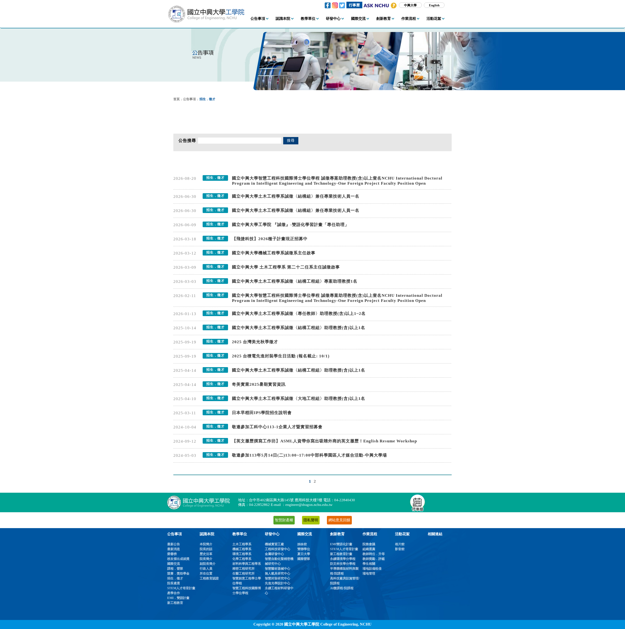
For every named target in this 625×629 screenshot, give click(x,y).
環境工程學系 (241, 554)
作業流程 (370, 534)
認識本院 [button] (283, 19)
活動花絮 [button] (434, 19)
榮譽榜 (172, 554)
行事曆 (354, 5)
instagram (335, 5)
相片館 (400, 544)
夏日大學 (303, 554)
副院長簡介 (208, 563)
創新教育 (337, 534)
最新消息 (173, 549)
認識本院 (207, 534)
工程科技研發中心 (277, 549)
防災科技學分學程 (342, 563)
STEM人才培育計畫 (181, 588)
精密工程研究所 (243, 568)
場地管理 (369, 573)
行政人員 (206, 568)
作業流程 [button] (408, 19)
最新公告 (173, 544)
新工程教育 (175, 603)
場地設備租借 (372, 568)
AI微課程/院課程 (342, 588)
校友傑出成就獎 (178, 559)
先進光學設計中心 (277, 583)
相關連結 (435, 534)
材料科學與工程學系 (246, 563)
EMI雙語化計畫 (341, 544)
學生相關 (369, 563)
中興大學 (410, 5)
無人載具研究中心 (277, 573)
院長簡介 (206, 559)
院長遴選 (173, 583)
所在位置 (206, 573)
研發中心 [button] (333, 19)
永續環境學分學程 (342, 559)
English (434, 5)
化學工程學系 (241, 559)
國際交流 (173, 563)
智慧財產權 (284, 520)
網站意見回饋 (339, 520)
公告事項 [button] (257, 19)
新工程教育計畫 (341, 554)
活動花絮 (402, 534)
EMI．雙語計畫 (178, 598)
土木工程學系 (241, 544)
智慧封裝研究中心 (277, 578)
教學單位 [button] (308, 19)
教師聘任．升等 (374, 554)
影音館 (400, 549)
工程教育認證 (209, 578)
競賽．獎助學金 (178, 573)
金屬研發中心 (274, 554)
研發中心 (272, 534)
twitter (342, 5)
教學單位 (239, 534)
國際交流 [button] (358, 19)
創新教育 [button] (383, 19)
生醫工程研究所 (243, 573)
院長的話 (206, 549)
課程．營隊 (175, 568)
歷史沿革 (206, 554)
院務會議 (369, 544)
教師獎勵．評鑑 (374, 559)
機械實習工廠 (274, 544)
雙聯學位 (303, 549)
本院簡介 (206, 544)
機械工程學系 (241, 549)
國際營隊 (303, 559)
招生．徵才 (175, 578)
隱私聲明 (310, 520)
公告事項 (174, 534)
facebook (328, 5)
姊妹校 (302, 544)
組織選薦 (369, 549)
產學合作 (173, 593)
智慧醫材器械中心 (277, 568)
